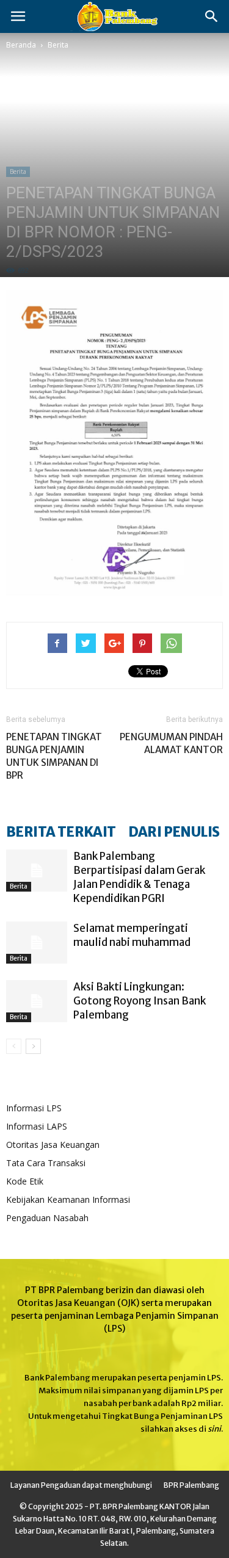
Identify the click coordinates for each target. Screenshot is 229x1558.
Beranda (21, 45)
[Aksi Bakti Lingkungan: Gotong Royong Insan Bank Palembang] (36, 1001)
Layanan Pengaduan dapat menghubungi (81, 1485)
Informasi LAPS (36, 1126)
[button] (212, 16)
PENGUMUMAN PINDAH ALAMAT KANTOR (171, 743)
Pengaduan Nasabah (47, 1218)
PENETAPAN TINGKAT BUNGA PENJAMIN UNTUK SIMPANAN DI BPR (54, 756)
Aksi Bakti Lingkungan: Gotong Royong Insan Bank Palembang (139, 1001)
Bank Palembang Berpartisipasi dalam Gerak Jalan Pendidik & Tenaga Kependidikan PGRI (139, 877)
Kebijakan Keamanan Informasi (68, 1199)
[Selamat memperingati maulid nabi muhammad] (36, 942)
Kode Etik (24, 1181)
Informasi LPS (34, 1108)
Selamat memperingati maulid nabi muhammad (132, 935)
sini (214, 1429)
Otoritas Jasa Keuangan (53, 1144)
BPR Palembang (191, 1485)
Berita (58, 45)
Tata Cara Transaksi (45, 1163)
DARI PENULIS (174, 831)
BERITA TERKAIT (61, 831)
